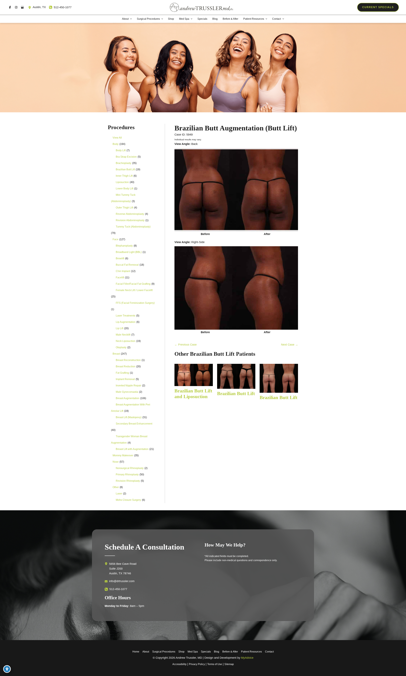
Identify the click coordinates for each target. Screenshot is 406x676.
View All (117, 137)
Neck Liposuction (125, 341)
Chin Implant (123, 271)
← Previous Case (185, 344)
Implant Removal (125, 379)
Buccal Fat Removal (127, 264)
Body (115, 144)
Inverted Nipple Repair (128, 385)
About (145, 651)
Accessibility (179, 664)
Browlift (120, 258)
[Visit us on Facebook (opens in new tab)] (10, 7)
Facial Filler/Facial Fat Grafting (133, 283)
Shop (181, 651)
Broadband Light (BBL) (129, 252)
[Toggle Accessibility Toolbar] (7, 669)
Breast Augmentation (127, 398)
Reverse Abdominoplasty (130, 214)
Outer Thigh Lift (124, 207)
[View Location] (30, 7)
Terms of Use (214, 664)
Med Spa (193, 651)
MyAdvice (247, 657)
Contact (269, 651)
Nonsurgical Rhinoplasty (130, 468)
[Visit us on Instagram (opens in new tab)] (16, 7)
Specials (206, 651)
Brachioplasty (123, 163)
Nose (116, 461)
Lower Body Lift (124, 188)
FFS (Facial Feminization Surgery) (135, 303)
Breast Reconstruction (128, 360)
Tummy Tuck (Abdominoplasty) (133, 226)
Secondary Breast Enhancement (134, 423)
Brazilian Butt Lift (125, 169)
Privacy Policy (197, 664)
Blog (216, 651)
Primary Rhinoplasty (127, 474)
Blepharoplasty (124, 245)
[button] (378, 7)
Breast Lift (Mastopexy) (128, 417)
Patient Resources (251, 651)
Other (116, 487)
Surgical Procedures (163, 651)
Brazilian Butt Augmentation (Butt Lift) (235, 128)
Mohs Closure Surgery (128, 500)
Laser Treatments (125, 315)
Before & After (230, 651)
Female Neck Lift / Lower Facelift (134, 290)
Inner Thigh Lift (124, 175)
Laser (119, 493)
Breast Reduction (125, 366)
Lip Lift (119, 328)
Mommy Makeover (123, 455)
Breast (116, 353)
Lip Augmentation (125, 322)
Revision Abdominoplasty (130, 220)
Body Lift (121, 150)
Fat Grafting (122, 372)
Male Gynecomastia (127, 392)
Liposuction (122, 182)
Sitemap (229, 664)
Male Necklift (123, 334)
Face (115, 239)
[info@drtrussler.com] (119, 581)
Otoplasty (121, 347)
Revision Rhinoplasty (128, 480)
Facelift (120, 277)
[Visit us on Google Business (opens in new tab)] (22, 7)
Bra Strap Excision (126, 156)
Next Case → (289, 344)
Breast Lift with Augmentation (132, 449)
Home (135, 651)
